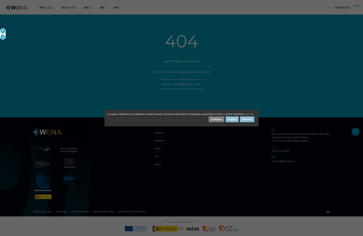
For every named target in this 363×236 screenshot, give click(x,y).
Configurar (216, 119)
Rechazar (247, 119)
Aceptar (232, 119)
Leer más (249, 114)
